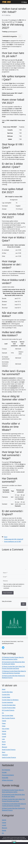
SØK (23, 604)
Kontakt (4, 772)
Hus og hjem (5, 728)
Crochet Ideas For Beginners (10, 700)
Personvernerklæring (8, 775)
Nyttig (4, 744)
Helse (3, 726)
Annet (3, 689)
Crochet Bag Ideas (7, 692)
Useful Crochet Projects (9, 757)
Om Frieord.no (6, 770)
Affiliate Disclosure (7, 780)
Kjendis (4, 734)
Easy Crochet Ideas (7, 715)
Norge (4, 741)
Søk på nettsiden (7, 601)
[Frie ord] (7, 2)
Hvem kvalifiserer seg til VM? (12, 541)
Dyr (3, 713)
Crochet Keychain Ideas (8, 705)
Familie (4, 721)
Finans (4, 723)
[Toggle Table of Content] (19, 36)
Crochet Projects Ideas (8, 707)
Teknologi (5, 755)
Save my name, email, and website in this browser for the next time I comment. (13, 586)
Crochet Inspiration (7, 702)
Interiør (4, 731)
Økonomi (4, 747)
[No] (26, 840)
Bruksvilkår (5, 777)
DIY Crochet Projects (8, 710)
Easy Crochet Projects (8, 718)
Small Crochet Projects (8, 749)
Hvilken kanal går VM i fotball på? (13, 539)
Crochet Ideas (6, 697)
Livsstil (4, 736)
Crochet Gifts (6, 694)
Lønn (3, 739)
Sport (5, 537)
